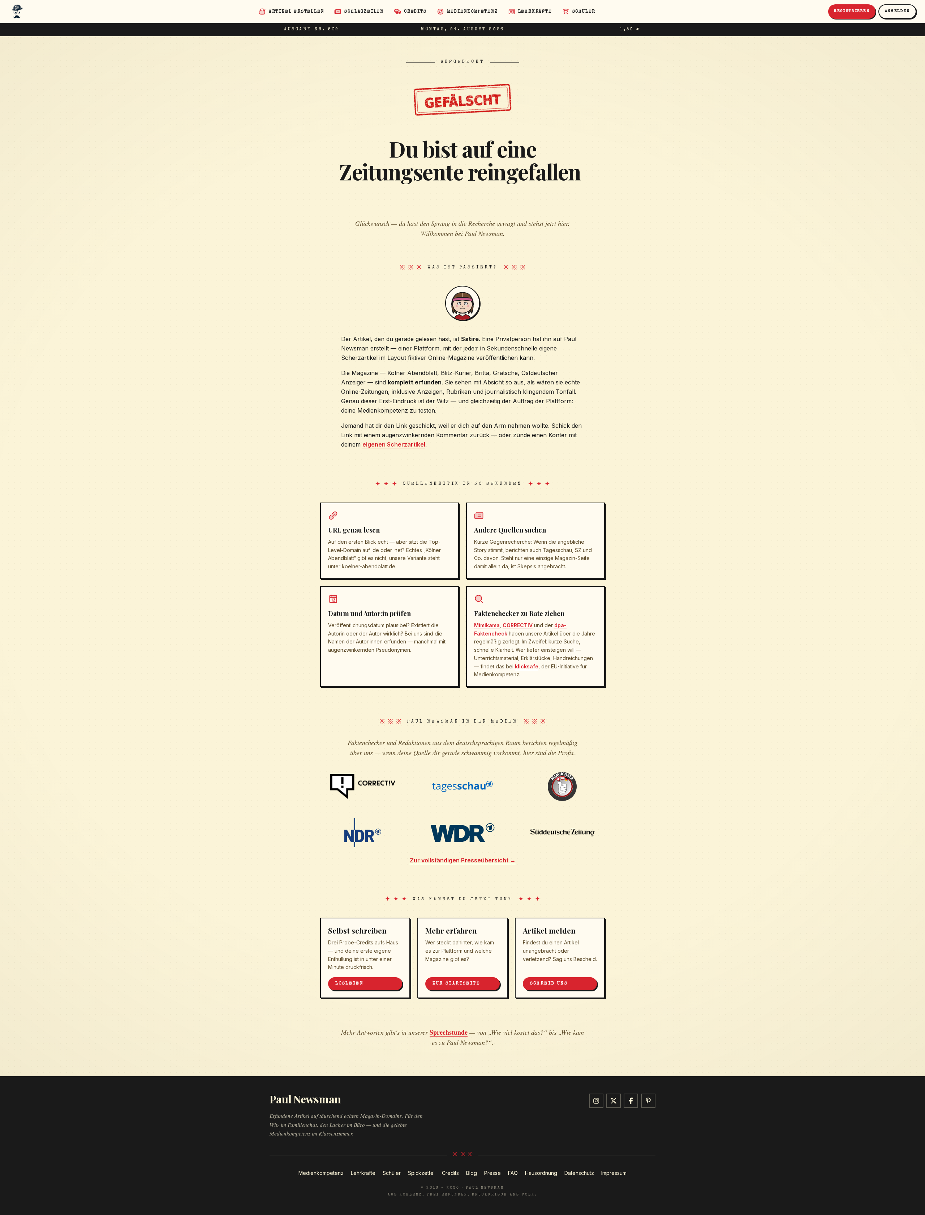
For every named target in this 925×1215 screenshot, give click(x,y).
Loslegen (349, 984)
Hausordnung (541, 1173)
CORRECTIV (518, 625)
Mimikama (487, 625)
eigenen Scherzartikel (393, 444)
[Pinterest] (648, 1101)
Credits (450, 1173)
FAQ (513, 1173)
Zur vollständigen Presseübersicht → (463, 860)
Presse (492, 1173)
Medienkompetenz (321, 1173)
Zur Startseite (456, 984)
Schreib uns (549, 984)
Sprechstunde (449, 1032)
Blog (471, 1173)
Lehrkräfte (363, 1173)
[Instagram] (596, 1101)
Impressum (614, 1173)
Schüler (392, 1173)
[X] (613, 1101)
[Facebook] (631, 1101)
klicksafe (526, 666)
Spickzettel (421, 1173)
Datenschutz (579, 1173)
